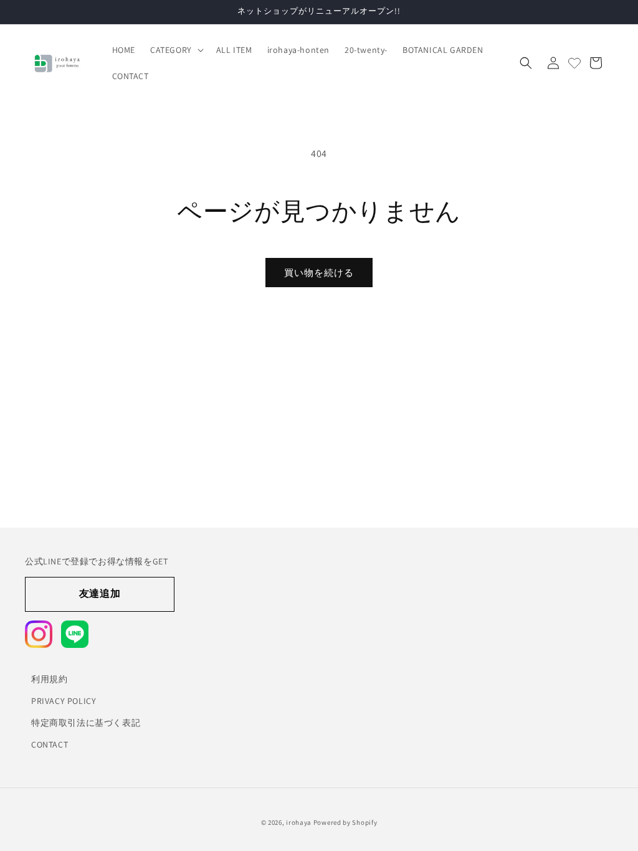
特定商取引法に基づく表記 (85, 722)
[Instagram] (38, 634)
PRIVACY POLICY (63, 700)
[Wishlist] (574, 63)
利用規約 (49, 679)
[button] (176, 50)
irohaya (299, 822)
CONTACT (49, 744)
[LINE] (74, 634)
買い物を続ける (319, 272)
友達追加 (99, 593)
